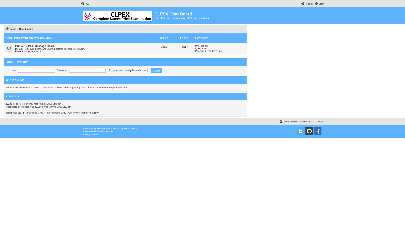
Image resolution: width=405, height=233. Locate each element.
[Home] (117, 15)
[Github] (309, 131)
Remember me (139, 70)
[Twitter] (301, 131)
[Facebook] (317, 131)
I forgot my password (119, 70)
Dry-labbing (201, 45)
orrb (30, 51)
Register (22, 62)
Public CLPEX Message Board (35, 46)
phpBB (98, 128)
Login (9, 62)
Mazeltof (104, 131)
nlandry (94, 112)
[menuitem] (85, 3)
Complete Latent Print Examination (29, 38)
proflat (92, 131)
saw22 (37, 51)
